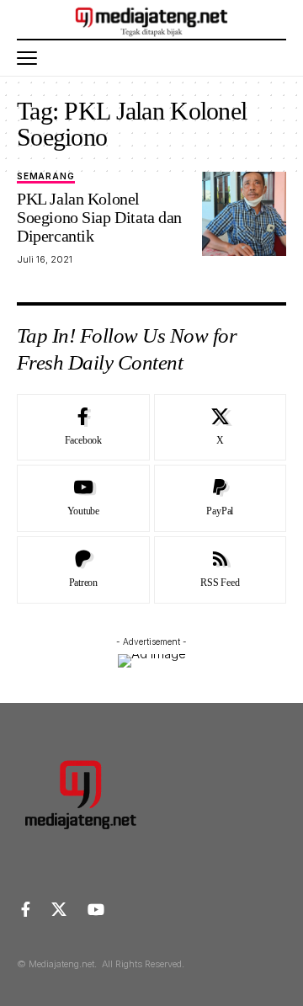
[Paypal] (220, 498)
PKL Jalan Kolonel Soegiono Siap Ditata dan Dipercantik (99, 217)
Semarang (46, 176)
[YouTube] (96, 910)
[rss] (220, 570)
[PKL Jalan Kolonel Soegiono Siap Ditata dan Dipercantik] (244, 214)
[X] (220, 427)
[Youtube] (83, 498)
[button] (31, 58)
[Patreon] (83, 570)
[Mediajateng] (152, 19)
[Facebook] (83, 427)
